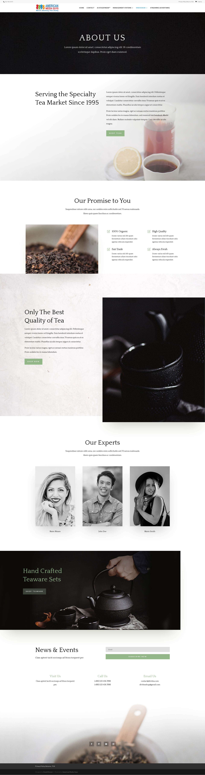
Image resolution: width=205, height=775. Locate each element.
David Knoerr (48, 772)
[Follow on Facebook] (91, 744)
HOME (81, 8)
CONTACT (90, 8)
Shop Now (33, 362)
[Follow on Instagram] (113, 744)
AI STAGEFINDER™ (103, 8)
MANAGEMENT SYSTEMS (122, 8)
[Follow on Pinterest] (99, 744)
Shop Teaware (34, 591)
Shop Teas (115, 133)
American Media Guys (70, 772)
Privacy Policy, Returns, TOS (186, 1)
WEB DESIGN (140, 8)
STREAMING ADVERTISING (160, 8)
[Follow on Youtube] (106, 744)
